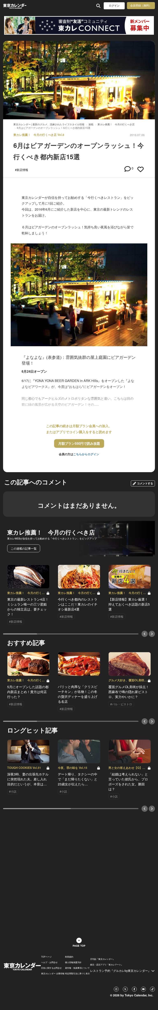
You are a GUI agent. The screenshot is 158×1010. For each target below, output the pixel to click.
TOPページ (46, 957)
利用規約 (69, 957)
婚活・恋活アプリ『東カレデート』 (106, 965)
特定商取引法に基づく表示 (77, 973)
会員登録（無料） (141, 5)
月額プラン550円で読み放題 (79, 443)
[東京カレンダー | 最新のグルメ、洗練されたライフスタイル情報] (14, 6)
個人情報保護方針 (73, 962)
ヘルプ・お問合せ (49, 962)
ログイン (114, 5)
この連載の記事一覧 (24, 548)
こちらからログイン (86, 454)
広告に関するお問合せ (51, 968)
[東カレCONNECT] (79, 25)
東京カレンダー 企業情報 (52, 973)
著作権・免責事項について (77, 968)
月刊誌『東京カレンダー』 (102, 959)
